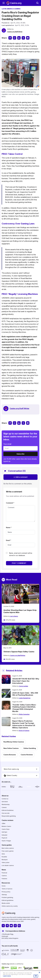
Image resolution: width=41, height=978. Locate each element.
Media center (6, 903)
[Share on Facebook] (10, 38)
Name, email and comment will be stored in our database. (20, 554)
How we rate (5, 813)
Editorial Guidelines (8, 810)
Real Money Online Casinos (13, 742)
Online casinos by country (10, 906)
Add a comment (20, 477)
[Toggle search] (37, 3)
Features (4, 878)
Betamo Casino (6, 826)
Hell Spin (4, 832)
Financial (4, 873)
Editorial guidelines (7, 900)
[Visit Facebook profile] (7, 925)
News (4, 870)
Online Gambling (29, 748)
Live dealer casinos (8, 865)
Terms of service (7, 889)
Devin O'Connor (24, 730)
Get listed (5, 802)
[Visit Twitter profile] (3, 925)
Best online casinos (8, 848)
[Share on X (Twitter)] (23, 38)
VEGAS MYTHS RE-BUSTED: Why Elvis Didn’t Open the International (25, 681)
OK (36, 976)
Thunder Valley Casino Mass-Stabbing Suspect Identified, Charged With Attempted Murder (24, 708)
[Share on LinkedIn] (19, 38)
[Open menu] (3, 3)
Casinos (4, 876)
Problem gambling (7, 897)
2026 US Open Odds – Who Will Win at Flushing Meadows (25, 694)
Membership (6, 804)
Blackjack (5, 860)
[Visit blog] (19, 925)
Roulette (4, 857)
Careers (4, 807)
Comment (10, 503)
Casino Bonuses (9, 755)
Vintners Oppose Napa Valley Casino (18, 652)
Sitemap (4, 894)
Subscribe (20, 454)
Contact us (5, 799)
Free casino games (8, 851)
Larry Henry (14, 616)
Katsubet (4, 835)
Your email (7, 444)
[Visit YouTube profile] (11, 925)
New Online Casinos (11, 748)
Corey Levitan (23, 686)
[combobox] (20, 769)
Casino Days (5, 829)
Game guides (7, 845)
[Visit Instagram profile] (15, 925)
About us (5, 796)
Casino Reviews (27, 755)
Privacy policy (6, 892)
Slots (3, 854)
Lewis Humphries (24, 698)
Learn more (7, 976)
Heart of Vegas (6, 841)
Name (8, 527)
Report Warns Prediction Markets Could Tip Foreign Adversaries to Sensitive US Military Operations (23, 724)
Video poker (5, 862)
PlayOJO (4, 838)
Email (8, 540)
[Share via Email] (27, 38)
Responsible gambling (9, 816)
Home (3, 886)
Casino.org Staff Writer (14, 31)
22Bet (3, 823)
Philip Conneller (24, 714)
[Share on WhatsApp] (14, 38)
